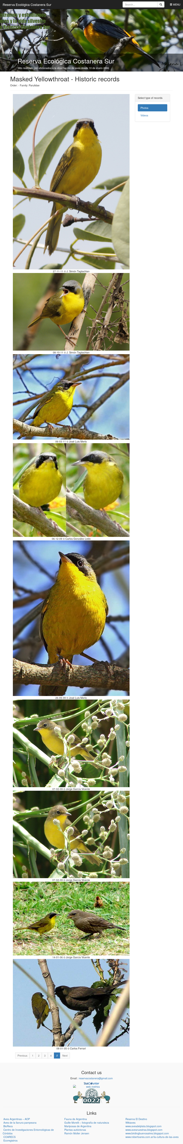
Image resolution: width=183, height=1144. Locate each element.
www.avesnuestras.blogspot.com (143, 1129)
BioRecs (8, 1126)
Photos (144, 108)
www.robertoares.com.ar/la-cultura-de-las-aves (152, 1137)
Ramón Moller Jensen (76, 1133)
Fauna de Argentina (75, 1119)
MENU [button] (176, 4)
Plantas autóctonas (75, 1129)
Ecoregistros (10, 1140)
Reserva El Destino (136, 1119)
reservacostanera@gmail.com (96, 1078)
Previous (22, 1055)
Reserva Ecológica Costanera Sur (27, 4)
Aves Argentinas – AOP (16, 1119)
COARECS (9, 1137)
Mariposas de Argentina (77, 1126)
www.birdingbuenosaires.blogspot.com (147, 1133)
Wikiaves (130, 1122)
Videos (144, 115)
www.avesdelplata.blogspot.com (143, 1126)
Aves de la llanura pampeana (19, 1122)
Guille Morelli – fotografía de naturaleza (86, 1122)
